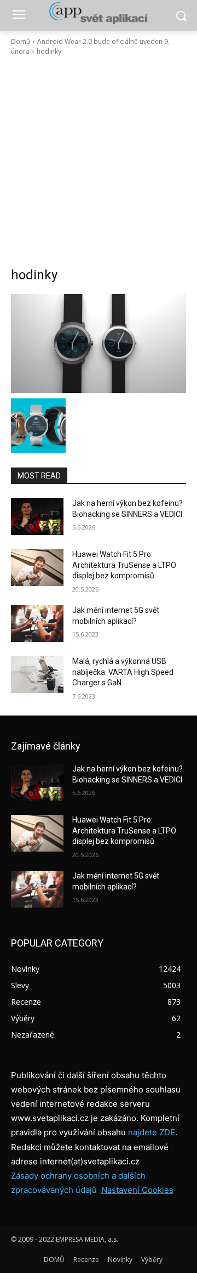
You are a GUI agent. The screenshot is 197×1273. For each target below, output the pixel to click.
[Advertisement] (98, 161)
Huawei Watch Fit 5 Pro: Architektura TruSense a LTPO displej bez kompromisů (124, 565)
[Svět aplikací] (98, 13)
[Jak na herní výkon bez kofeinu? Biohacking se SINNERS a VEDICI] (37, 516)
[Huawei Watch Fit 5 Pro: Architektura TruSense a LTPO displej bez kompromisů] (37, 567)
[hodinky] (98, 343)
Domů (20, 41)
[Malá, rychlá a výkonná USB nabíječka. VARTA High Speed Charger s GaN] (37, 674)
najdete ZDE (151, 1132)
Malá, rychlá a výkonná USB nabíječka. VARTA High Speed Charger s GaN (122, 672)
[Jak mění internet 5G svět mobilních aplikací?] (37, 623)
